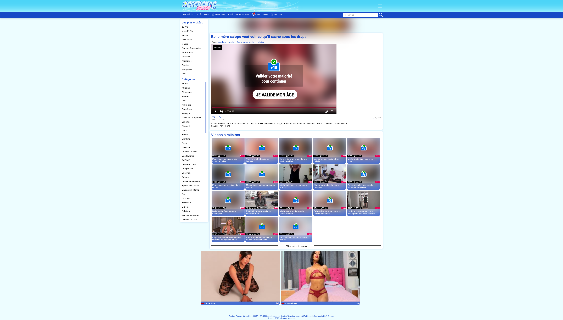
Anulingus (186, 105)
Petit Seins (187, 39)
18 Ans (185, 27)
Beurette (186, 122)
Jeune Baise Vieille (245, 42)
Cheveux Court (189, 164)
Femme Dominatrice (191, 48)
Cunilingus (187, 173)
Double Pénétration (191, 181)
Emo (184, 194)
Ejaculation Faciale (191, 185)
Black (184, 130)
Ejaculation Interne (191, 190)
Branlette (186, 139)
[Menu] (380, 6)
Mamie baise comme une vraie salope (260, 186)
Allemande (187, 61)
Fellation (186, 211)
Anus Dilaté (187, 109)
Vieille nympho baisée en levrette (257, 160)
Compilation (187, 168)
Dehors (185, 177)
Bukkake (186, 147)
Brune (185, 143)
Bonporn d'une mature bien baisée (326, 160)
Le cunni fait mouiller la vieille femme (293, 238)
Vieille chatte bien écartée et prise (361, 160)
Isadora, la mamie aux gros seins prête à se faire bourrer (361, 212)
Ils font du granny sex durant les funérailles (293, 160)
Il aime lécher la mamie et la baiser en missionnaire (259, 238)
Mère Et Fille (188, 31)
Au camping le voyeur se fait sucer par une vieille (361, 186)
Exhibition (186, 202)
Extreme (186, 207)
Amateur (186, 65)
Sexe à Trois (188, 52)
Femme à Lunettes (191, 215)
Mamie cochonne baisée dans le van (226, 186)
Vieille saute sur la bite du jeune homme (292, 212)
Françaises (187, 69)
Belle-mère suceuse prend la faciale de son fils (327, 212)
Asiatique (186, 113)
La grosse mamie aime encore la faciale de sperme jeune (226, 238)
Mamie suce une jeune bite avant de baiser (224, 160)
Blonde (185, 134)
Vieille (231, 42)
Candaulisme (188, 156)
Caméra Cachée (190, 151)
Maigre (185, 44)
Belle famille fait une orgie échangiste (224, 212)
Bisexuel (186, 126)
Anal (184, 73)
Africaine (186, 56)
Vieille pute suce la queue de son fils (293, 186)
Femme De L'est (190, 219)
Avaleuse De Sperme (192, 117)
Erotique (186, 198)
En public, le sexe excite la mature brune (258, 212)
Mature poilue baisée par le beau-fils (326, 186)
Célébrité (186, 160)
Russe (185, 35)
